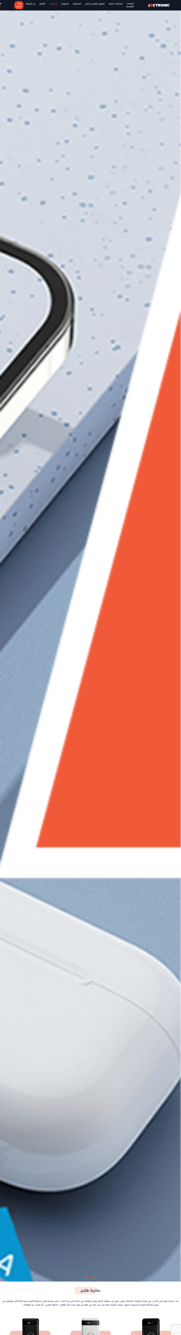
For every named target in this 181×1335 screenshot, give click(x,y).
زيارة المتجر (18, 5)
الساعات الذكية (115, 4)
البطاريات (53, 4)
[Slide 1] (94, 1277)
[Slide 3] (88, 1277)
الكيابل (42, 4)
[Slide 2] (92, 1277)
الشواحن (65, 4)
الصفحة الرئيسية (130, 5)
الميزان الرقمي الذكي (95, 4)
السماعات (77, 4)
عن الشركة (30, 4)
